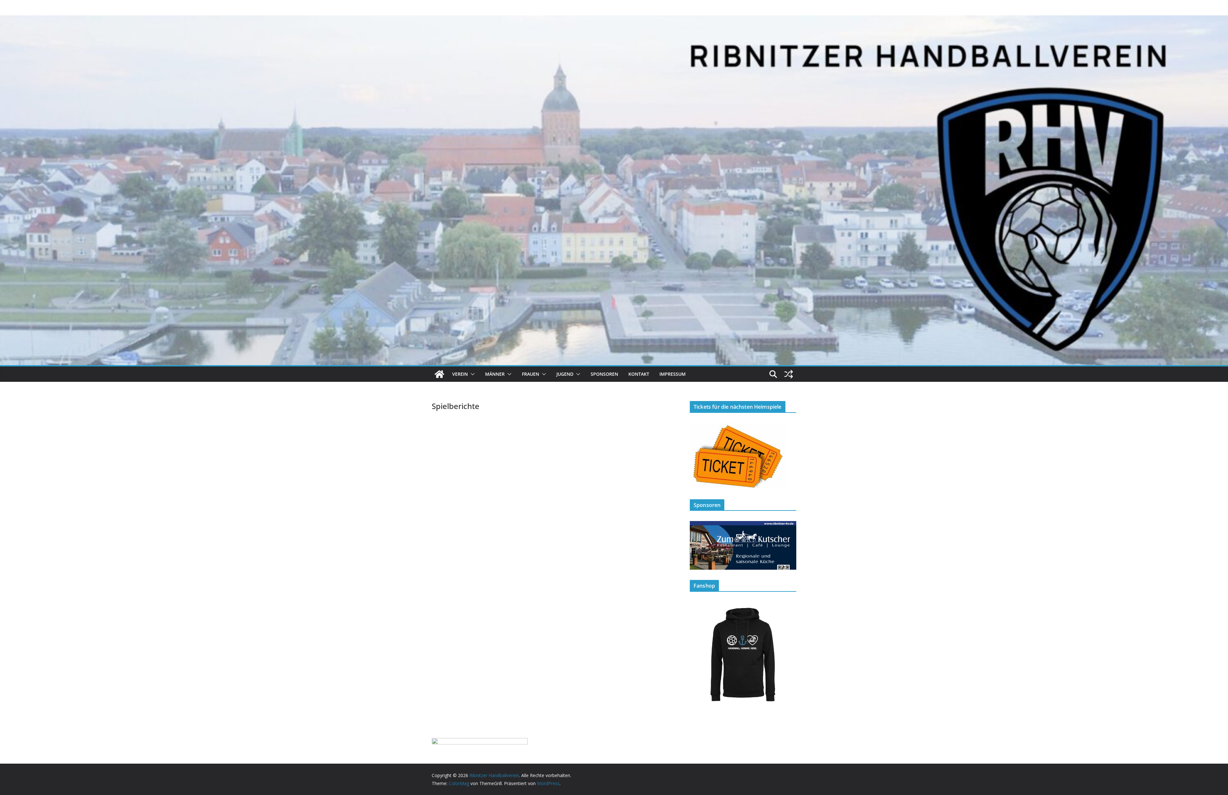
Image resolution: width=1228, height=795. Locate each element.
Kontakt (638, 374)
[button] (471, 374)
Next (788, 544)
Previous (698, 544)
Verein (460, 374)
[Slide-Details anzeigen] (743, 545)
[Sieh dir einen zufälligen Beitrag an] (788, 374)
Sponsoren (604, 374)
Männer (495, 374)
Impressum (672, 374)
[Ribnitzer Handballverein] (439, 374)
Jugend (564, 374)
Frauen (530, 374)
